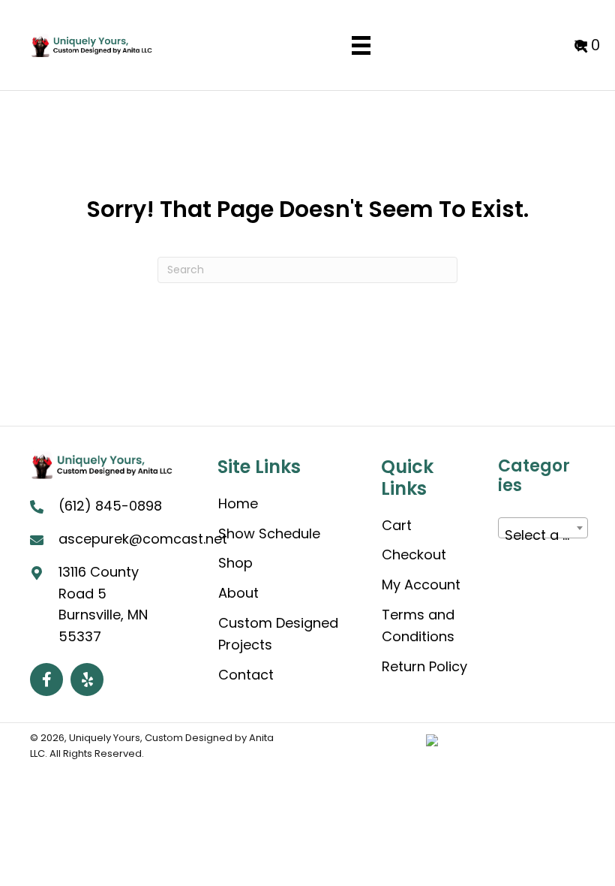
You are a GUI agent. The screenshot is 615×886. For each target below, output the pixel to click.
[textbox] (543, 535)
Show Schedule (269, 533)
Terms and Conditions (418, 625)
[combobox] (543, 527)
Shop (235, 562)
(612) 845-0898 (110, 505)
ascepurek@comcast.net (142, 538)
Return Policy (424, 666)
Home (238, 503)
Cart (397, 525)
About (238, 592)
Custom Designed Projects (278, 633)
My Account (421, 584)
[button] (46, 679)
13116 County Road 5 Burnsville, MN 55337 (103, 604)
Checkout (414, 554)
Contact (246, 674)
